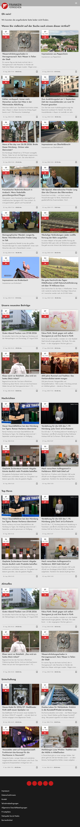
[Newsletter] (51, 783)
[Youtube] (40, 783)
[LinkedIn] (45, 783)
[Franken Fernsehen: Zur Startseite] (12, 6)
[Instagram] (34, 783)
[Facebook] (29, 783)
